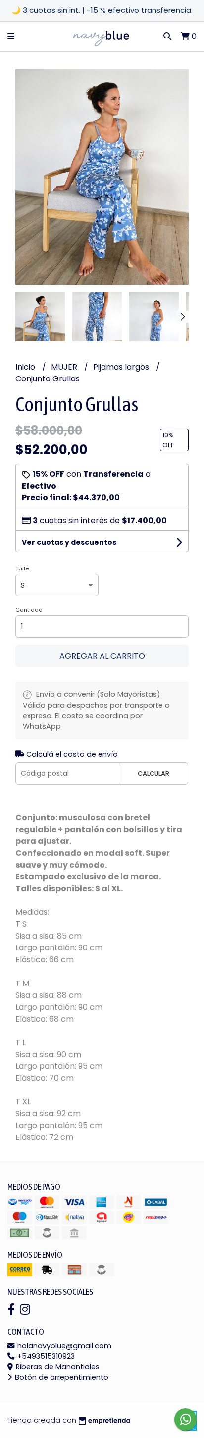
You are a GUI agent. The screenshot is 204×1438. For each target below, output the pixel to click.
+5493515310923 (45, 1356)
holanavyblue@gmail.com (63, 1346)
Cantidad (29, 610)
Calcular (153, 773)
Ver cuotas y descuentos (69, 542)
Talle (22, 568)
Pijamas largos (122, 367)
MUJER (65, 367)
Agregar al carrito (102, 656)
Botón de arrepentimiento (60, 1377)
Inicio (26, 367)
